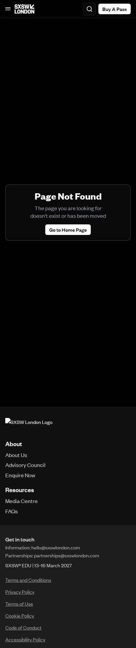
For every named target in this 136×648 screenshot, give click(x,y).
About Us (16, 454)
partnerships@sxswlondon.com (66, 555)
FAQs (11, 511)
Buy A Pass (114, 9)
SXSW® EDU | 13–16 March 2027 (38, 565)
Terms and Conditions (28, 580)
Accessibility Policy (25, 639)
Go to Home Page (68, 229)
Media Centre (21, 500)
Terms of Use (19, 603)
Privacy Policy (19, 591)
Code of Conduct (23, 627)
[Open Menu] (8, 9)
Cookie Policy (19, 615)
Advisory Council (25, 464)
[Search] (89, 9)
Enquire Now (20, 475)
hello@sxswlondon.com (55, 547)
